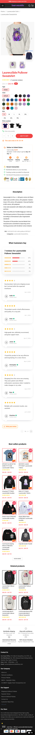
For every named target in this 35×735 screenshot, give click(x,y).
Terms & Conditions (7, 675)
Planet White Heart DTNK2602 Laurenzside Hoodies (25, 518)
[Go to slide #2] (22, 65)
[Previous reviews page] (22, 431)
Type (3, 87)
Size (3, 111)
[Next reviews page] (31, 431)
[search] (29, 5)
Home (3, 11)
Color (3, 92)
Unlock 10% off (3, 727)
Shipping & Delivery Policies (9, 691)
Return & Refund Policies (8, 696)
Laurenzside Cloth (13, 11)
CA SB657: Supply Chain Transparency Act (13, 683)
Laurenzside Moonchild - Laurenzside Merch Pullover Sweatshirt (26, 613)
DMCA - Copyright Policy (8, 680)
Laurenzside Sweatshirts (9, 14)
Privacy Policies (5, 677)
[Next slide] (31, 39)
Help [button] (32, 732)
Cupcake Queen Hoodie (25, 544)
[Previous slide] (4, 39)
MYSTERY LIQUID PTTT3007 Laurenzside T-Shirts (25, 465)
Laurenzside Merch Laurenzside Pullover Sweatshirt (8, 613)
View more (17, 558)
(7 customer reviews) (16, 80)
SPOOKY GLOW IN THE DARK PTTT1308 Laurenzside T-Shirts (9, 465)
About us (4, 672)
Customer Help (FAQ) (7, 702)
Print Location (6, 121)
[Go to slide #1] (12, 65)
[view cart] (32, 5)
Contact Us (4, 699)
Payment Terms (5, 694)
